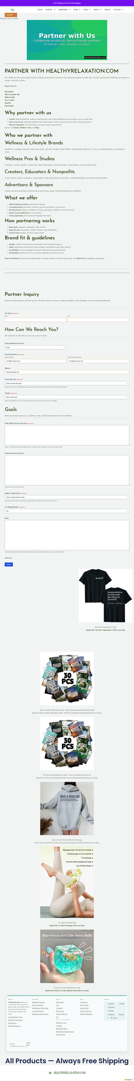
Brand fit (8, 103)
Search (107, 9)
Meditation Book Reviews (40, 1014)
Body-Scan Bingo (37, 1005)
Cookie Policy (84, 1008)
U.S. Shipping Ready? (15, 507)
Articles (16, 128)
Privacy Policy (84, 1005)
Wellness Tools (25, 128)
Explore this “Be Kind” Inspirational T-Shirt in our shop (67, 630)
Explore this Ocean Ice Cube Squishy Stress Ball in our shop (67, 991)
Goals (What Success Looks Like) (19, 423)
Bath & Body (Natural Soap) (65, 1032)
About (96, 9)
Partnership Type (14, 379)
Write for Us (80, 258)
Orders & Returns (62, 1014)
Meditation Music (62, 1029)
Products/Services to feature (14, 453)
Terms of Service (85, 1011)
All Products (60, 1002)
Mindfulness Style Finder (40, 1008)
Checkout (59, 1008)
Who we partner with (12, 94)
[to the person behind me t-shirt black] (67, 622)
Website (7, 368)
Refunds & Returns (86, 1014)
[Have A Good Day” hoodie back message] (67, 835)
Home (40, 9)
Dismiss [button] (78, 3)
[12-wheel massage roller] (67, 917)
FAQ (57, 1017)
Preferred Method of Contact (14, 343)
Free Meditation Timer (15, 1017)
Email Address (9, 357)
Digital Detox (12, 1023)
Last (69, 316)
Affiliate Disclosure (14, 1026)
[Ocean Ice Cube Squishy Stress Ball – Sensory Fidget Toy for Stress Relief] (67, 982)
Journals (59, 1026)
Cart (57, 1005)
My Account (60, 1011)
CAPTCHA (8, 558)
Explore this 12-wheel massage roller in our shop (67, 926)
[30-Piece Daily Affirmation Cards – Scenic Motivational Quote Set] (67, 705)
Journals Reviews (38, 1011)
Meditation (63, 9)
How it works (9, 100)
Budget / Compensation (16, 493)
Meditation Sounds (38, 1002)
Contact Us (84, 1002)
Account (117, 9)
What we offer (10, 97)
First (6, 316)
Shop (86, 9)
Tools (75, 9)
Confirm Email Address (75, 357)
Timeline (11, 393)
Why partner (9, 92)
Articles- (49, 9)
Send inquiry (9, 106)
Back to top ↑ (28, 1045)
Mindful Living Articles (15, 1020)
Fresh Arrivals (60, 1034)
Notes (7, 518)
